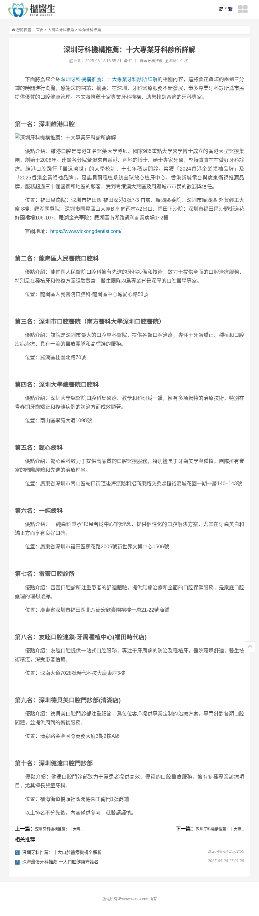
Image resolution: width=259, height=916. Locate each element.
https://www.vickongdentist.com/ (85, 231)
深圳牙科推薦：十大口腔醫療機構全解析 (62, 852)
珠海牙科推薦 (89, 30)
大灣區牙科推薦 (61, 30)
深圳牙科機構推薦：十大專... (59, 829)
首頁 (40, 30)
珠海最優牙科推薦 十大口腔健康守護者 (60, 861)
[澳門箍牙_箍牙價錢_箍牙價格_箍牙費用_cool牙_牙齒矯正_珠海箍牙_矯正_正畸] (32, 10)
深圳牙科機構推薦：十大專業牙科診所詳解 (109, 79)
